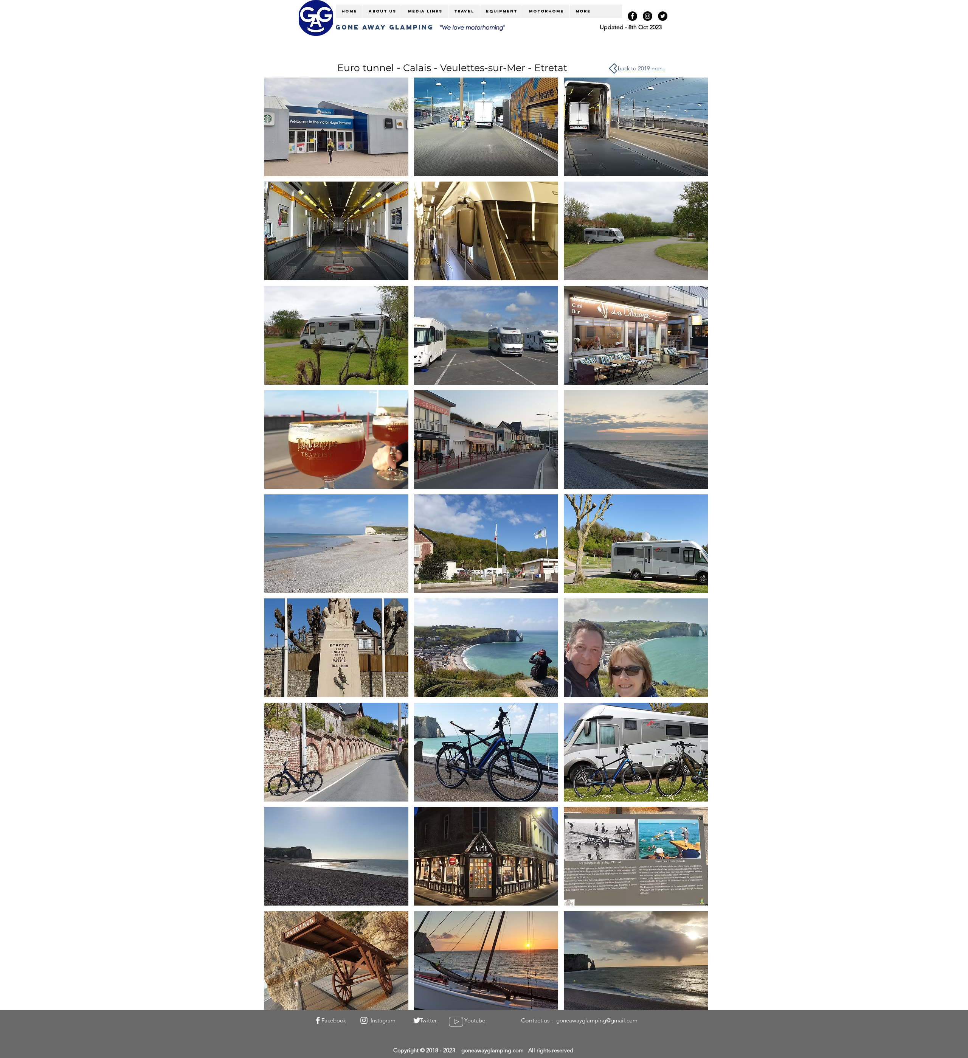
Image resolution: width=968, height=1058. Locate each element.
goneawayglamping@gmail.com (597, 1020)
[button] (336, 127)
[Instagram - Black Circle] (647, 16)
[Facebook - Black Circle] (632, 16)
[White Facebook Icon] (318, 1020)
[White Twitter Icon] (417, 1020)
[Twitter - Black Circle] (662, 16)
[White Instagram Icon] (364, 1020)
